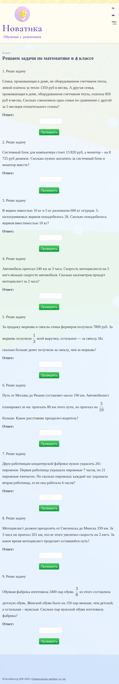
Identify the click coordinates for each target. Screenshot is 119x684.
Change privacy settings (44, 679)
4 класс (6, 53)
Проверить (49, 132)
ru (60, 679)
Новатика (22, 28)
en (64, 679)
